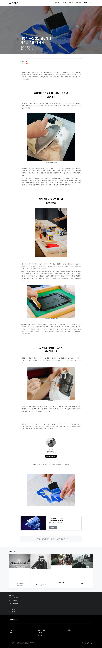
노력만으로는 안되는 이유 (61, 581)
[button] (90, 3)
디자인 (37, 464)
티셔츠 (53, 464)
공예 (34, 464)
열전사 (46, 464)
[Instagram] (88, 643)
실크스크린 (41, 464)
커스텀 (50, 464)
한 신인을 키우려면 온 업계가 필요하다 (19, 584)
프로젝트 (67, 464)
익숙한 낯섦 (82, 584)
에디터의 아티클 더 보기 (51, 456)
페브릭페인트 (61, 464)
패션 (57, 464)
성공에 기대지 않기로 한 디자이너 (40, 584)
